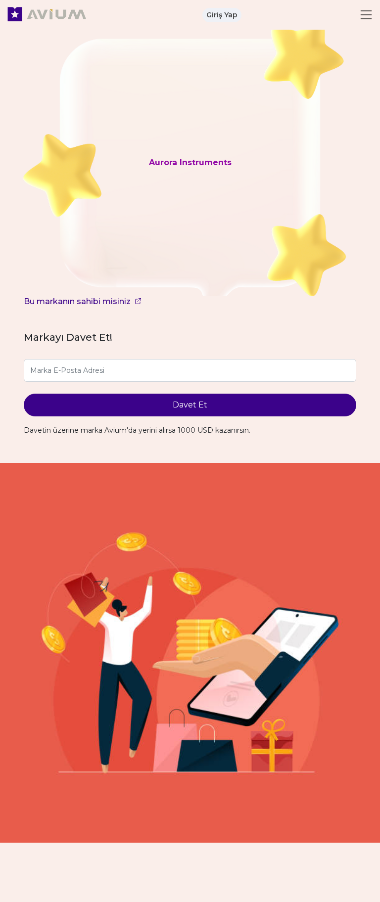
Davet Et (190, 404)
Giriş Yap (222, 14)
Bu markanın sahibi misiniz (78, 301)
